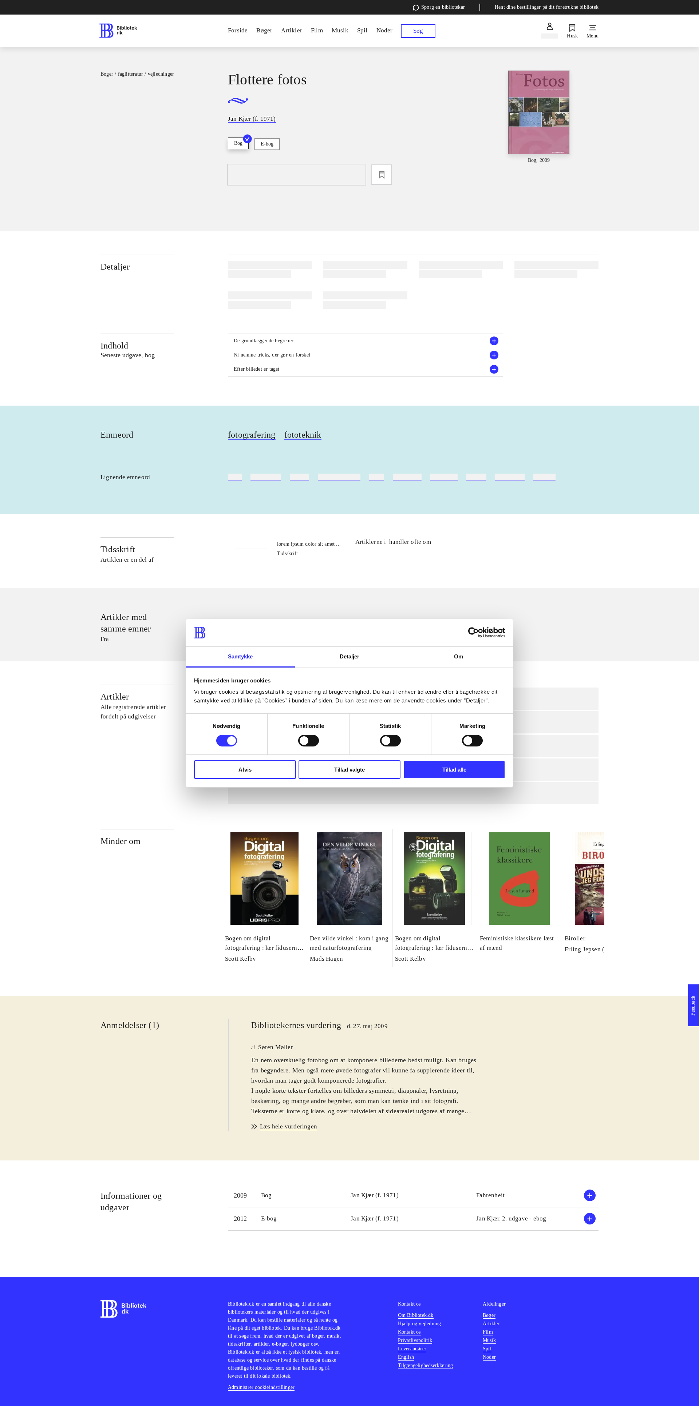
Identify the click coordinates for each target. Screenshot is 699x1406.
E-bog (267, 144)
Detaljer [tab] (350, 656)
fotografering (252, 434)
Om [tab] (458, 656)
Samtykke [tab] (240, 656)
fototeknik (302, 434)
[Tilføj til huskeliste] (381, 174)
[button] (365, 341)
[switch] (308, 740)
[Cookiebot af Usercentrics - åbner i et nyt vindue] (473, 632)
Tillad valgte (349, 769)
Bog (238, 143)
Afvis (245, 769)
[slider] (538, 124)
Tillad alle (454, 769)
